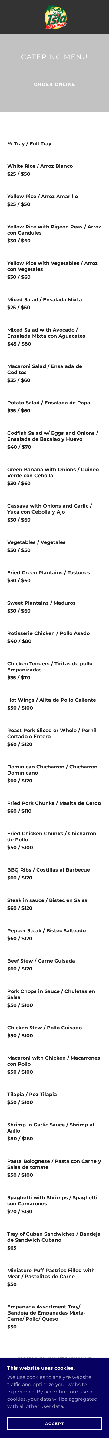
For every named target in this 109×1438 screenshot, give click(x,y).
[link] (56, 17)
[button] (13, 17)
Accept (54, 1423)
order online (54, 84)
